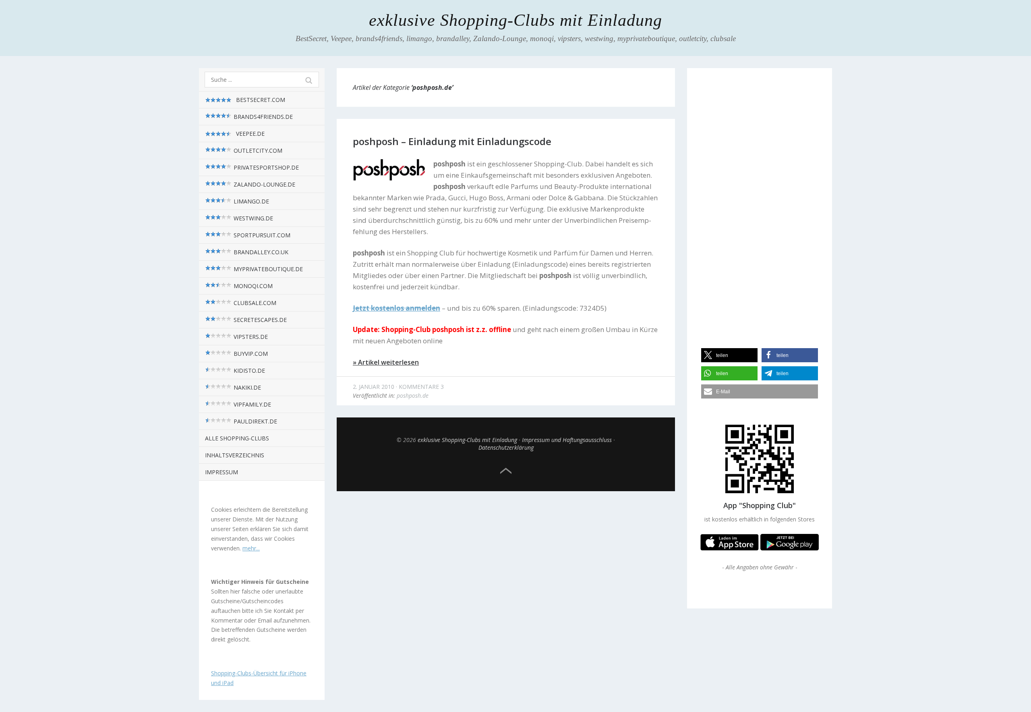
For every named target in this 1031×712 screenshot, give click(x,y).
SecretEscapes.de (259, 320)
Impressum (221, 472)
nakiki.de (246, 387)
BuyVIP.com (250, 353)
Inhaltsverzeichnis (234, 455)
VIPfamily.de (251, 404)
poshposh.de (413, 395)
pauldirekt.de (254, 421)
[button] (729, 355)
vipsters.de (250, 336)
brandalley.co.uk (260, 252)
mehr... (251, 548)
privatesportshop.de (265, 167)
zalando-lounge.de (263, 184)
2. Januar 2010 (373, 386)
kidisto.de (248, 370)
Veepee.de (249, 133)
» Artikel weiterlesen (386, 362)
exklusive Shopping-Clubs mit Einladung (515, 20)
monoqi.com (252, 286)
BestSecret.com (259, 100)
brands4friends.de (262, 116)
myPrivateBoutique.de (267, 269)
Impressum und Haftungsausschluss (567, 440)
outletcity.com (257, 150)
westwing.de (252, 218)
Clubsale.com (254, 303)
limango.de (250, 201)
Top (506, 471)
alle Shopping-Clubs (237, 438)
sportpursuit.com (261, 235)
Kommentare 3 (421, 386)
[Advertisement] (759, 201)
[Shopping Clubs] (729, 548)
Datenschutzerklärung (506, 447)
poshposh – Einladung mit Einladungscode (452, 141)
